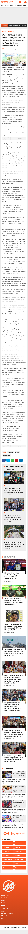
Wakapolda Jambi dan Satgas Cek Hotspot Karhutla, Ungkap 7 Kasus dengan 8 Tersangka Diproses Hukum (19, 816)
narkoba (5, 867)
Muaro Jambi (18, 847)
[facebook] (4, 460)
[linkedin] (21, 460)
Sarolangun (6, 855)
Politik (17, 452)
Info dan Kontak (5, 916)
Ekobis (3, 905)
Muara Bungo (6, 847)
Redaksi (3, 911)
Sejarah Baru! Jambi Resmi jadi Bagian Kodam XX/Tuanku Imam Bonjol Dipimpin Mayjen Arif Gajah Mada (13, 601)
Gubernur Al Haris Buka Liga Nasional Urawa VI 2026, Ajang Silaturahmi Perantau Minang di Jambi (18, 802)
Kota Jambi (13, 5)
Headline (11, 452)
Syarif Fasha (11, 31)
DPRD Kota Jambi (21, 5)
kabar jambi (14, 821)
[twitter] (8, 460)
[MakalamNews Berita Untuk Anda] (7, 3)
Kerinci (17, 843)
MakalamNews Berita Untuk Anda (18, 927)
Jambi (4, 843)
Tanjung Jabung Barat (8, 859)
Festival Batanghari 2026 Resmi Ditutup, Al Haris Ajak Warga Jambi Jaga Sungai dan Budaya (19, 772)
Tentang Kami (4, 908)
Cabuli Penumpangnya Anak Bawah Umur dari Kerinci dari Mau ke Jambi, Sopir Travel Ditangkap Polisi (13, 627)
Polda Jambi (6, 851)
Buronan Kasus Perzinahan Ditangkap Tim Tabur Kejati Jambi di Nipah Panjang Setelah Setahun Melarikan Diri (14, 490)
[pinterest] (16, 460)
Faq (2, 918)
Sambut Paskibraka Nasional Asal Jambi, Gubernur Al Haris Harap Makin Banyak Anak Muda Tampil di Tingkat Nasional (18, 787)
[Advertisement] (14, 15)
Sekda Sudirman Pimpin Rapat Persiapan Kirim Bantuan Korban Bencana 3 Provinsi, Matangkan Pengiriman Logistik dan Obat (13, 679)
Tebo (4, 863)
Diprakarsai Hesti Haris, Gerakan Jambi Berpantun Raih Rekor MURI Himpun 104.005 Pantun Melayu (12, 576)
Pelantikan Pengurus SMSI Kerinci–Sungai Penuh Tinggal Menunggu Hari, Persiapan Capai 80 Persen (13, 758)
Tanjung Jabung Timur (20, 859)
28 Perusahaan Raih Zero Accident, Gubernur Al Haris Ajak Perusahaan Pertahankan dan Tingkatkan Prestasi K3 (13, 733)
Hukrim (3, 902)
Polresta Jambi (19, 851)
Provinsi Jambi (5, 5)
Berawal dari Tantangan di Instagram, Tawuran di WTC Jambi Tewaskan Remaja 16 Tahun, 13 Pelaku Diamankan (13, 517)
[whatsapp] (12, 460)
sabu (16, 867)
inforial (17, 863)
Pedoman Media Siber (7, 913)
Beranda (4, 31)
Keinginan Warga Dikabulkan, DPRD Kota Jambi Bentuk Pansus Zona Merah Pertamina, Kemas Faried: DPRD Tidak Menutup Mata (13, 706)
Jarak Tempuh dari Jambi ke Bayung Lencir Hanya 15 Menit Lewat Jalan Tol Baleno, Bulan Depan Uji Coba (13, 652)
